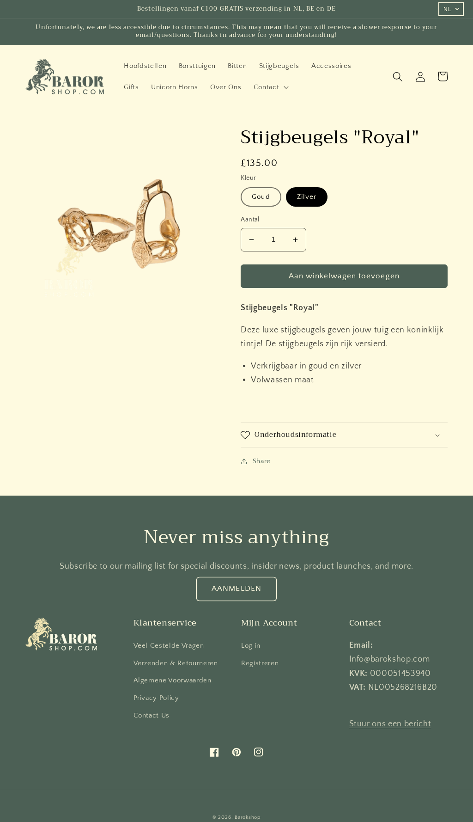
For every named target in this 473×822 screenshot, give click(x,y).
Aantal (250, 219)
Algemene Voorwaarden (172, 680)
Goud (261, 197)
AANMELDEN (236, 588)
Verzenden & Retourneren (175, 663)
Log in (251, 646)
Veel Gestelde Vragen (168, 646)
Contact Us (151, 715)
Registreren (260, 663)
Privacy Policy (156, 698)
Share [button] (262, 461)
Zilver (307, 197)
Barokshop (248, 817)
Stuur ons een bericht (390, 724)
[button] (270, 87)
